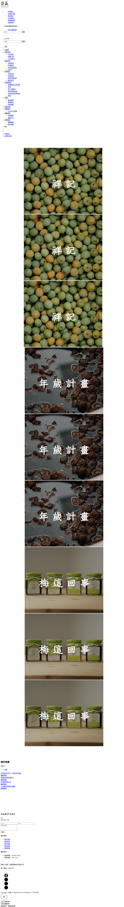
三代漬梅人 (11, 59)
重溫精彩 (11, 100)
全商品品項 (8, 82)
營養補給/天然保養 (14, 85)
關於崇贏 (7, 52)
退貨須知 (7, 844)
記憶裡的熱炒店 (6, 782)
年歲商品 (11, 76)
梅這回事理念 (12, 67)
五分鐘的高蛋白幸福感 (8, 786)
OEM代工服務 (12, 111)
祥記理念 (11, 63)
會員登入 (11, 11)
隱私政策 (7, 846)
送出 (2, 832)
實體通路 (11, 122)
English (10, 69)
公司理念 (11, 54)
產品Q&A (11, 118)
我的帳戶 (11, 16)
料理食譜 (7, 107)
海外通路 (11, 124)
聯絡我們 (7, 109)
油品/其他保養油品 (14, 93)
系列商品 (7, 71)
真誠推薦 (11, 104)
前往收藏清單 (12, 30)
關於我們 (7, 839)
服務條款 (7, 848)
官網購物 (11, 115)
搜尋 (23, 32)
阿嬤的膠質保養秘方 (7, 777)
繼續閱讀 (4, 775)
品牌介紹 (7, 61)
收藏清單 (11, 22)
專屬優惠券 (11, 20)
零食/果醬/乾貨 (12, 91)
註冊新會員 (11, 14)
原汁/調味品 (12, 89)
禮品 (9, 95)
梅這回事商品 (12, 78)
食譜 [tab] (5, 769)
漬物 (9, 87)
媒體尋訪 (11, 102)
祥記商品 (11, 74)
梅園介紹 (11, 56)
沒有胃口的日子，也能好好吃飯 (11, 773)
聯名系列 (11, 80)
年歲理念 (11, 65)
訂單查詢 (11, 18)
